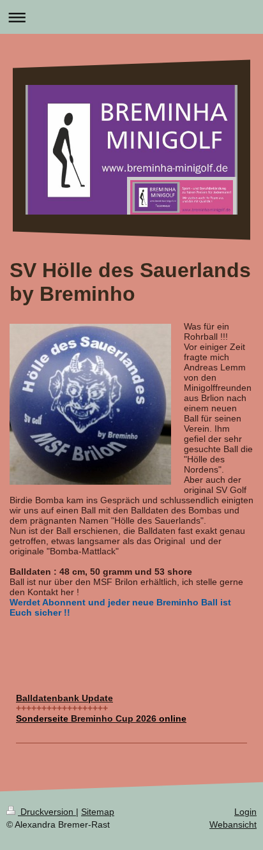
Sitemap (97, 812)
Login (245, 812)
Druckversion (47, 812)
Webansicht (233, 824)
